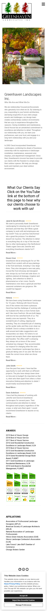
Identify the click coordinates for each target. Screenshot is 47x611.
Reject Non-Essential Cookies (23, 600)
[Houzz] (19, 569)
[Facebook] (23, 569)
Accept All (23, 596)
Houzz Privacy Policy (12, 584)
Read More (10, 253)
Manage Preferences (23, 605)
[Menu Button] (43, 4)
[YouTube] (27, 569)
